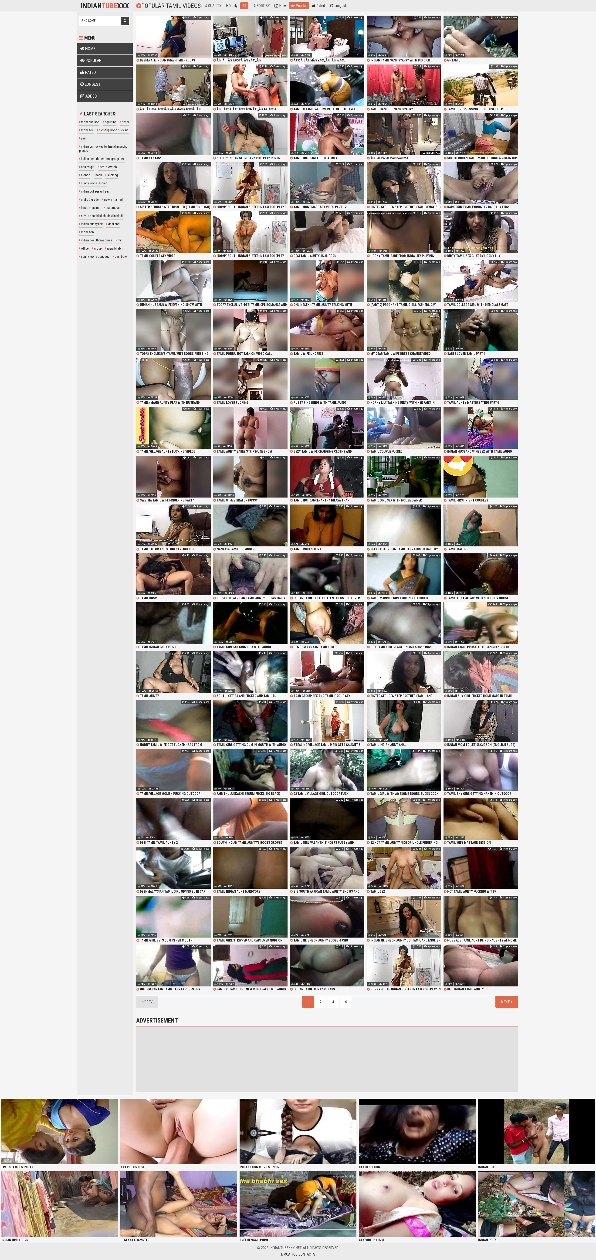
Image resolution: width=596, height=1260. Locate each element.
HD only (231, 5)
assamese (112, 208)
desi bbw (120, 256)
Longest (339, 5)
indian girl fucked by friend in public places (103, 148)
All (244, 5)
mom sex (87, 130)
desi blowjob (108, 167)
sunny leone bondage (94, 256)
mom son (87, 232)
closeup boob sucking (113, 130)
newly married (113, 199)
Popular (301, 5)
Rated (320, 5)
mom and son (89, 122)
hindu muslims (90, 208)
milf (120, 240)
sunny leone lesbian (93, 183)
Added (91, 96)
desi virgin (87, 167)
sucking (112, 175)
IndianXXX (105, 5)
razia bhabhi (114, 248)
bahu (98, 175)
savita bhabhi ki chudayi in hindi (101, 216)
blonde (85, 175)
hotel (125, 122)
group (97, 248)
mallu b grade (89, 199)
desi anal (114, 224)
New (282, 5)
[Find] (125, 21)
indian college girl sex (95, 191)
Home (89, 48)
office (84, 248)
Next (506, 1002)
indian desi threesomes (96, 240)
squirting (110, 122)
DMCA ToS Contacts (298, 1254)
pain (83, 138)
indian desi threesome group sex (102, 159)
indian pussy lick (91, 224)
